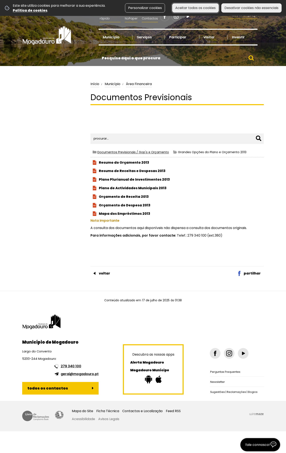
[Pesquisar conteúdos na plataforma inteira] (251, 58)
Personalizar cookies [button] (145, 7)
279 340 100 (71, 366)
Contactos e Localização (142, 411)
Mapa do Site (82, 411)
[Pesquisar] (258, 138)
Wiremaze (256, 414)
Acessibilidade (59, 415)
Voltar (104, 273)
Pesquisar (99, 125)
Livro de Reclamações (35, 416)
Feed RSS (173, 411)
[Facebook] (164, 16)
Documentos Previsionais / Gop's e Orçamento (133, 152)
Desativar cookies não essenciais (251, 7)
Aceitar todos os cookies (195, 7)
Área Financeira (139, 84)
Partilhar (252, 273)
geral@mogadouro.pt (80, 373)
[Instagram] (176, 16)
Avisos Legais (108, 419)
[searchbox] (178, 58)
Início (94, 84)
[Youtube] (187, 16)
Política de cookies (30, 10)
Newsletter (217, 382)
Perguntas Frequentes (225, 372)
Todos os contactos (47, 388)
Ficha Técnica (107, 411)
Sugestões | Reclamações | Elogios (234, 392)
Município (112, 84)
